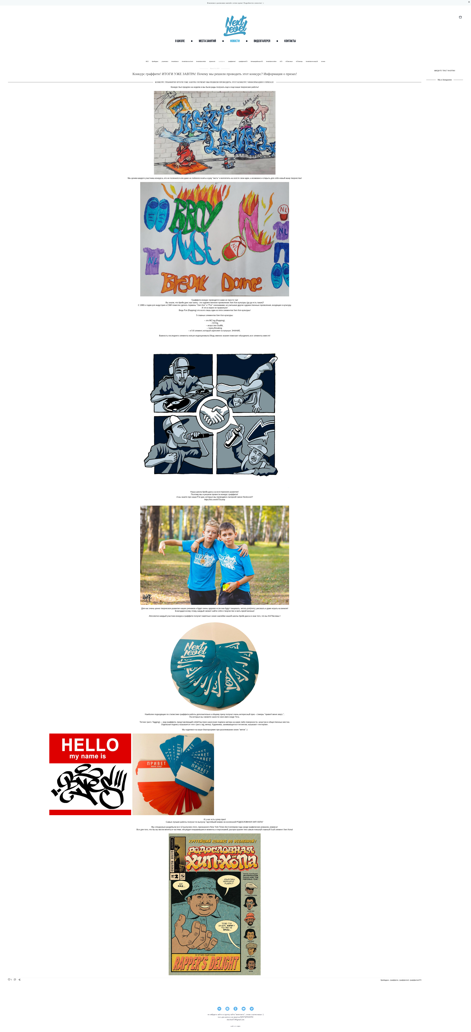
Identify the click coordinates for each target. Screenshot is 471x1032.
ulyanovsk (212, 61)
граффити (222, 61)
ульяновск (165, 61)
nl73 (281, 61)
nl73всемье (289, 61)
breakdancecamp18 (312, 61)
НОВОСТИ (235, 41)
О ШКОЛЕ (180, 41)
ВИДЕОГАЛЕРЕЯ (262, 41)
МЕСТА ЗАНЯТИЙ (207, 41)
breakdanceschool (187, 61)
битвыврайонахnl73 (257, 61)
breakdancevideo (271, 61)
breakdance (175, 61)
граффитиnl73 (243, 61)
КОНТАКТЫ (290, 41)
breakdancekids (201, 61)
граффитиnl (232, 61)
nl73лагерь (299, 61)
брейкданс (155, 61)
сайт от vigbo (235, 1026)
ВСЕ (147, 61)
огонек (323, 61)
